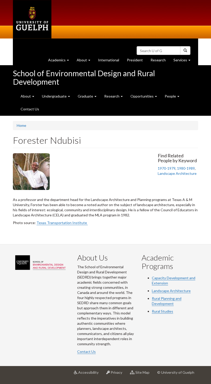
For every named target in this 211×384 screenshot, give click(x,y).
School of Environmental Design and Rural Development (84, 77)
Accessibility (89, 374)
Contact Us (30, 109)
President (135, 60)
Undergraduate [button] (54, 96)
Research (160, 61)
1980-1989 (186, 168)
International (108, 60)
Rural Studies (162, 311)
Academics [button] (60, 61)
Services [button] (183, 61)
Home (21, 125)
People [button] (171, 96)
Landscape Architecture (177, 173)
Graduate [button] (86, 96)
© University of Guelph (175, 372)
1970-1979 (166, 168)
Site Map (144, 374)
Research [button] (112, 96)
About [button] (85, 61)
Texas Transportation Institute (62, 222)
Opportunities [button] (142, 96)
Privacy (118, 374)
